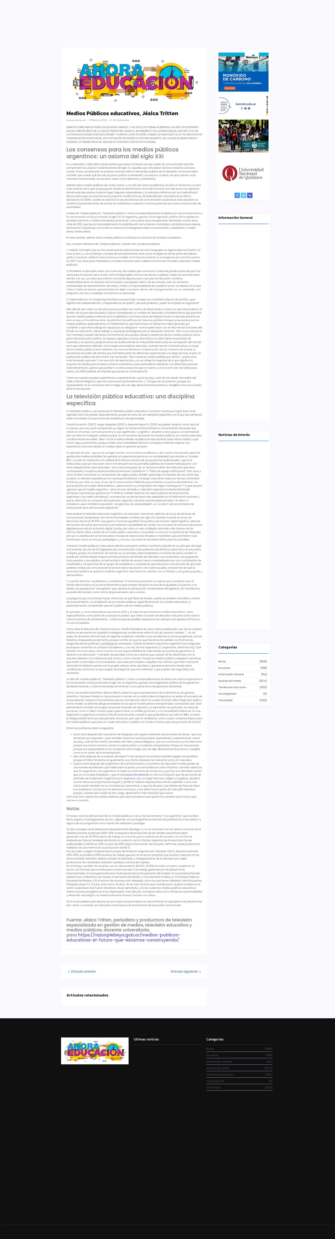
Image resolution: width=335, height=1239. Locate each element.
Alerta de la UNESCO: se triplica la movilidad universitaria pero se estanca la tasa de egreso (243, 348)
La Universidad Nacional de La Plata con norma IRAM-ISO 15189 (240, 412)
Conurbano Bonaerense (134, 774)
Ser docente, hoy (144, 1211)
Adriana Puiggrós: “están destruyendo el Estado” (242, 284)
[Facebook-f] (237, 195)
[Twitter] (243, 195)
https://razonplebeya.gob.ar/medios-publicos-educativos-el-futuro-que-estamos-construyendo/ (123, 937)
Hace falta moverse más (233, 561)
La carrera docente (230, 500)
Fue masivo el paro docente (235, 622)
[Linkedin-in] (249, 195)
